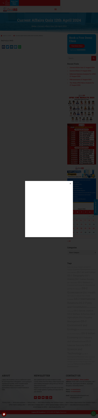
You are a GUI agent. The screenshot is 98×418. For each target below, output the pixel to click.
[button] (70, 183)
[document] (49, 209)
